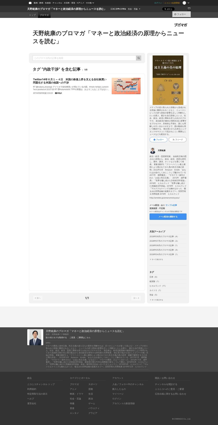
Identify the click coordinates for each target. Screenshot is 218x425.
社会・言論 (133, 9)
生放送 (48, 3)
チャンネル (57, 3)
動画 (36, 3)
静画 (41, 3)
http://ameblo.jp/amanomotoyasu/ (165, 198)
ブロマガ (44, 15)
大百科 (67, 3)
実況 (73, 3)
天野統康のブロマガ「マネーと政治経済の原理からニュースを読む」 (66, 9)
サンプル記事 (171, 205)
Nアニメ (80, 3)
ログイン (158, 3)
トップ (32, 15)
